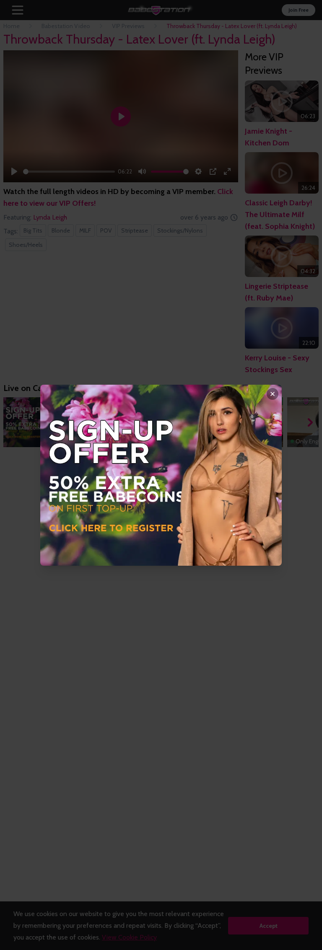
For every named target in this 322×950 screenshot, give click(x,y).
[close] (272, 394)
